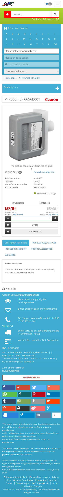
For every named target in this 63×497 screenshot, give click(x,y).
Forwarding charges (39, 477)
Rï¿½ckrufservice (10, 370)
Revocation (40, 480)
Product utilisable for (15, 248)
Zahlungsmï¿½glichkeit (15, 477)
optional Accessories (41, 248)
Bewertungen (23, 483)
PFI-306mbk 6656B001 (30, 77)
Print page (10, 288)
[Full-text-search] (55, 14)
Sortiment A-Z (39, 19)
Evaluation (10, 254)
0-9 (55, 44)
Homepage (10, 77)
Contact (9, 483)
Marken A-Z (53, 19)
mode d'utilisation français (39, 485)
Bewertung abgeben (44, 172)
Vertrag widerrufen (31, 377)
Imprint (53, 480)
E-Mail (21, 308)
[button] (8, 387)
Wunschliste (34, 231)
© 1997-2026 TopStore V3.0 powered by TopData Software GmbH (31, 489)
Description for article (16, 242)
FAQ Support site (40, 483)
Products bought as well (44, 242)
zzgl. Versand (18, 214)
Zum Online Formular (13, 367)
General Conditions (23, 480)
